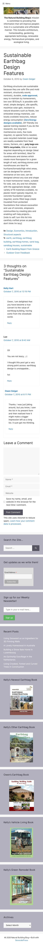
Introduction (31, 231)
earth (8, 238)
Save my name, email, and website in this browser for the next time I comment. (21, 502)
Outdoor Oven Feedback (18, 253)
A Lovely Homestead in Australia (19, 645)
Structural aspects (12, 234)
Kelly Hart (8, 288)
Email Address (11, 572)
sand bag (34, 242)
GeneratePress (21, 940)
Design (9, 231)
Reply (9, 323)
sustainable (26, 245)
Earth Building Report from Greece (22, 249)
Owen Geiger (11, 391)
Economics (19, 231)
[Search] (35, 548)
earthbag (17, 238)
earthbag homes (20, 242)
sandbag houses (12, 245)
